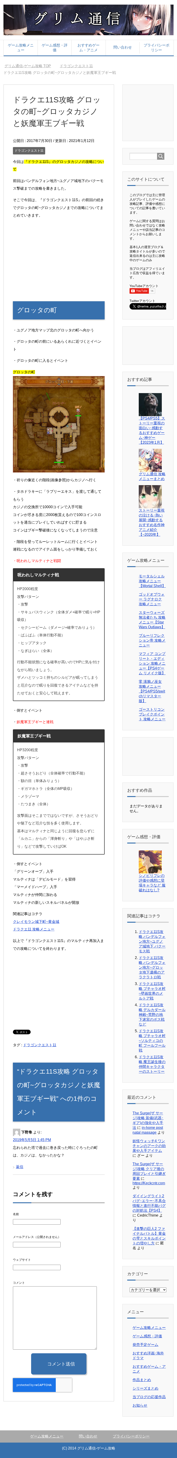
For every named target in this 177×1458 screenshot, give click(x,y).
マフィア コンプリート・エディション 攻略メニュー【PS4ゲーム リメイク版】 (152, 663)
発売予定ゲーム (145, 1345)
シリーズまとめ (145, 1388)
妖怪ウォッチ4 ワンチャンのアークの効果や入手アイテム (149, 1146)
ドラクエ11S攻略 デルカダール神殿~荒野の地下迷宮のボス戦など (152, 1014)
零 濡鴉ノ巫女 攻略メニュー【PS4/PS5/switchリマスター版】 (152, 691)
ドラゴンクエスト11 (29, 150)
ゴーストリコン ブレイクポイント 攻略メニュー (152, 714)
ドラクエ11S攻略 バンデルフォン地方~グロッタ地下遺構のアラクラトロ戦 (152, 967)
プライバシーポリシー (156, 47)
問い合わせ (122, 47)
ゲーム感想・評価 (55, 47)
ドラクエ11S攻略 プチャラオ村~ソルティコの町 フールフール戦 (152, 1040)
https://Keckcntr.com (149, 1183)
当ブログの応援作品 (149, 1397)
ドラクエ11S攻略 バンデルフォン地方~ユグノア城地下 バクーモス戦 (152, 941)
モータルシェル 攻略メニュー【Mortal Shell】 (152, 581)
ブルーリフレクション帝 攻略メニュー (152, 640)
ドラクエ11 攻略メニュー (33, 929)
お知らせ (140, 1405)
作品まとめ (142, 1380)
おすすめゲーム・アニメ (88, 47)
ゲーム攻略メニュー (21, 47)
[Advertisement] (58, 255)
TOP (30, 66)
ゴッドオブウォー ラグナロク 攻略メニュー (152, 599)
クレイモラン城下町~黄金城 (36, 922)
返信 (19, 1167)
